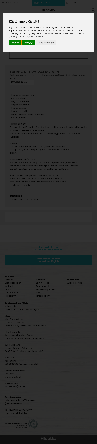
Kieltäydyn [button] (28, 43)
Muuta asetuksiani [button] (46, 43)
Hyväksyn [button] (15, 43)
